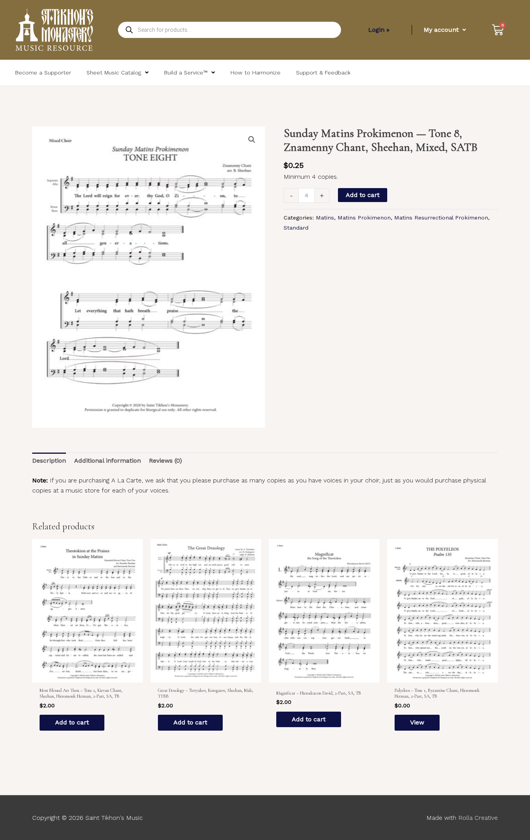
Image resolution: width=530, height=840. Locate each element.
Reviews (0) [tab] (165, 460)
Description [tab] (49, 460)
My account (441, 29)
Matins (325, 217)
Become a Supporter (43, 72)
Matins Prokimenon (364, 217)
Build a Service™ (186, 72)
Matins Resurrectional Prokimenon (441, 217)
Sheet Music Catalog (114, 72)
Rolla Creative (478, 817)
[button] (252, 140)
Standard (296, 228)
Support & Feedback (323, 72)
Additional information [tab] (107, 460)
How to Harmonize (255, 72)
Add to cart (362, 195)
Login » (379, 29)
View (417, 722)
